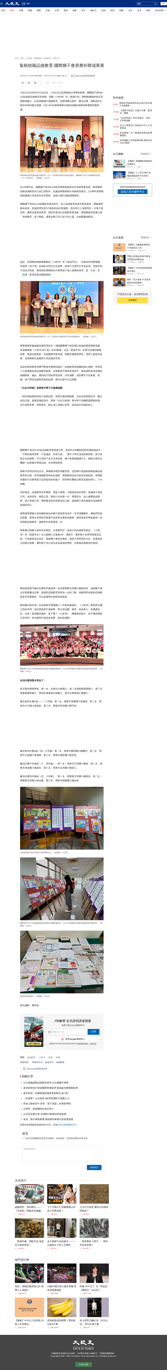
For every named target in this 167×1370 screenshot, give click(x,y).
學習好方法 (37, 1062)
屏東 (50, 1057)
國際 (39, 10)
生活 (139, 10)
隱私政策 (93, 1044)
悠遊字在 (49, 1062)
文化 (130, 10)
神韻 (148, 10)
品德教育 (47, 58)
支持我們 (132, 300)
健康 (75, 10)
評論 (48, 10)
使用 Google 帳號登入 (75, 1039)
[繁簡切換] (60, 83)
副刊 (22, 58)
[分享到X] (35, 83)
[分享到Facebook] (22, 83)
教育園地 (37, 58)
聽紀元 (93, 10)
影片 (83, 10)
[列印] (47, 83)
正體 (23, 3)
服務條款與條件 (83, 1044)
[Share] (16, 1214)
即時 (12, 10)
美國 (30, 10)
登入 (163, 3)
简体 (28, 3)
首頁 (3, 10)
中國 (21, 10)
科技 (112, 10)
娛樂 (121, 10)
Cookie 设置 (83, 1364)
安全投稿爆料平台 (68, 1125)
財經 (103, 10)
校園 (58, 1057)
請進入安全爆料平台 (132, 191)
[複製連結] (41, 82)
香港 (66, 10)
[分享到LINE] (29, 83)
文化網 (29, 58)
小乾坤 (42, 1057)
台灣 (57, 10)
